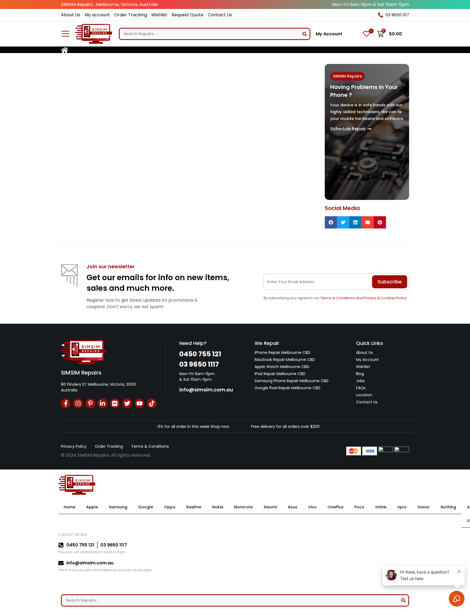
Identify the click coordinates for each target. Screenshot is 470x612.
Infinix (380, 507)
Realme (193, 507)
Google (145, 507)
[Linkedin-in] (102, 403)
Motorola (243, 507)
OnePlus (335, 507)
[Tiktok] (151, 403)
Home (69, 507)
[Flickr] (115, 403)
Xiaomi (270, 507)
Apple (92, 507)
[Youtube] (139, 403)
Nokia (217, 507)
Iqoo (402, 507)
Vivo (312, 507)
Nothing (448, 507)
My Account (329, 34)
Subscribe (390, 281)
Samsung (118, 507)
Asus (292, 507)
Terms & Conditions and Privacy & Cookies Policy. (363, 298)
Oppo (169, 507)
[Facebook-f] (65, 403)
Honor (424, 507)
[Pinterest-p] (90, 403)
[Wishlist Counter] (366, 33)
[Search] (305, 34)
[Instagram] (78, 403)
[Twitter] (127, 403)
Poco (359, 507)
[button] (331, 222)
